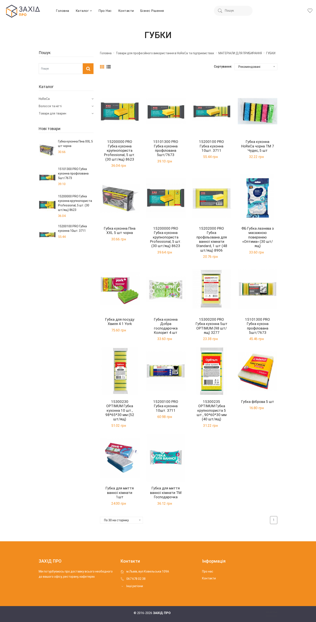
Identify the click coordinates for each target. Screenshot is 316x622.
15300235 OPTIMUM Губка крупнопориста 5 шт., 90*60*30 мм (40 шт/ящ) (212, 410)
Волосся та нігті (50, 106)
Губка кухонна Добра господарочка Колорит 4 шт (166, 326)
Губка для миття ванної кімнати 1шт (120, 492)
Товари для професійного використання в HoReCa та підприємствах (165, 53)
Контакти (126, 11)
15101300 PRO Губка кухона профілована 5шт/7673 (257, 326)
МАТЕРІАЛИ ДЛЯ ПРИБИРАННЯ (240, 53)
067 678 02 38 (136, 578)
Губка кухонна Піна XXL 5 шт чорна (119, 230)
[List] (108, 66)
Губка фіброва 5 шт (257, 401)
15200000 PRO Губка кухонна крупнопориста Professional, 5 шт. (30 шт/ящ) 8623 (119, 150)
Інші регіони (134, 586)
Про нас (105, 11)
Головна (62, 11)
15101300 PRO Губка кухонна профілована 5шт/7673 (165, 148)
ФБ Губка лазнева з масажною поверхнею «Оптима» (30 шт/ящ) (257, 237)
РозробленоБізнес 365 (271, 614)
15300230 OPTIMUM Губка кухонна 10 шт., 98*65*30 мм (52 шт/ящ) (119, 410)
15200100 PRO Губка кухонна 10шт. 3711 (211, 146)
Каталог (83, 11)
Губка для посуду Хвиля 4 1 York (119, 321)
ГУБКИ (270, 53)
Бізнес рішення (152, 11)
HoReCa (44, 98)
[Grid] (102, 66)
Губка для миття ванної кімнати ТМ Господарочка (165, 492)
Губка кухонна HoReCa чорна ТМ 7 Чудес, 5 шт (257, 146)
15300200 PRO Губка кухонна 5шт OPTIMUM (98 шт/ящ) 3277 (211, 326)
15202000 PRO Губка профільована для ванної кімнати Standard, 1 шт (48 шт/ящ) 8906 (211, 239)
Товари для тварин (52, 113)
